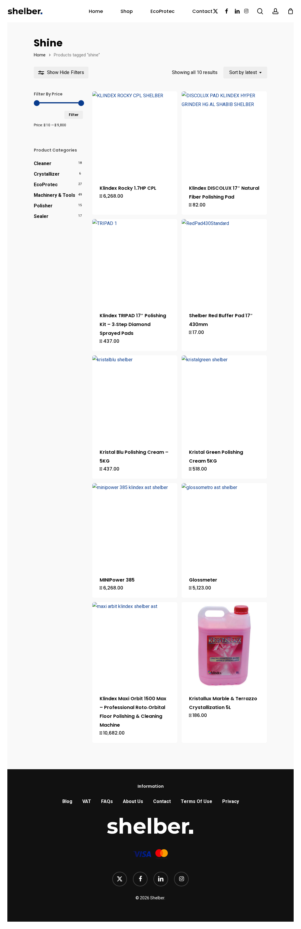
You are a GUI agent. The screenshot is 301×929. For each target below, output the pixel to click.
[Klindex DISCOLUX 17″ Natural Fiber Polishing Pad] (224, 134)
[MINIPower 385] (135, 525)
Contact (162, 801)
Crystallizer (47, 174)
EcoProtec (46, 184)
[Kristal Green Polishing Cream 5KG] (224, 398)
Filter (73, 114)
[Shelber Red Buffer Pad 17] (224, 261)
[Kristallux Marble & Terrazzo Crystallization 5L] (224, 644)
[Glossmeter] (224, 525)
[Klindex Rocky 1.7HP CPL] (135, 134)
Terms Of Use (196, 801)
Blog (67, 801)
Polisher (43, 206)
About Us (133, 801)
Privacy (230, 801)
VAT (86, 801)
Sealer (41, 216)
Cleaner (42, 163)
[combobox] (245, 72)
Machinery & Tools (54, 195)
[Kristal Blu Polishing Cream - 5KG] (135, 398)
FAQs (107, 801)
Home (40, 55)
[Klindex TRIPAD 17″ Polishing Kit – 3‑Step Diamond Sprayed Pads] (135, 261)
